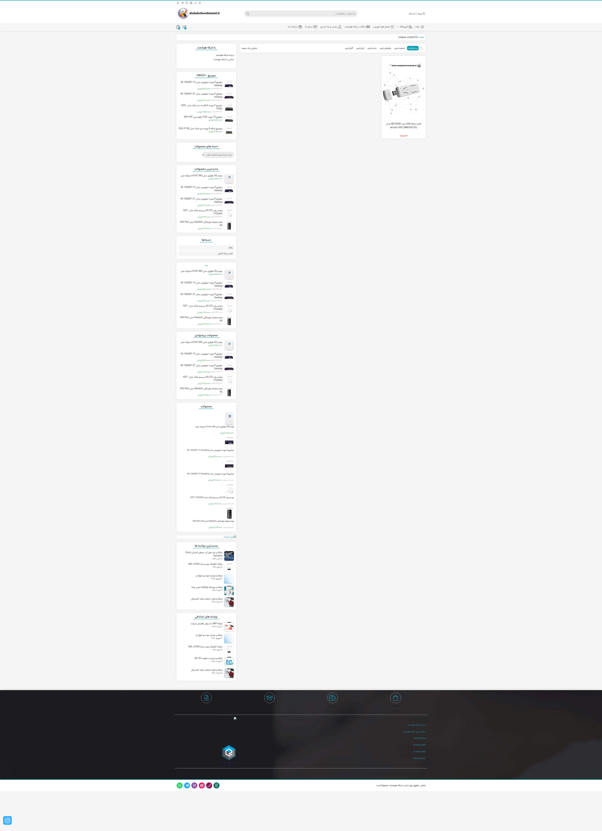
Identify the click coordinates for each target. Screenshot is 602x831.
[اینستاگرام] (7, 820)
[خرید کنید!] (206, 537)
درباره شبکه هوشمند (225, 55)
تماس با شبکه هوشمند (223, 59)
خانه (417, 26)
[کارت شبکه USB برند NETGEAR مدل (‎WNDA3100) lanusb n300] (403, 88)
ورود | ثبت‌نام (415, 13)
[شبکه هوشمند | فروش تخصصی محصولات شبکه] (198, 13)
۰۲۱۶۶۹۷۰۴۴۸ (419, 758)
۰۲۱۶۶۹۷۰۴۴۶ (419, 745)
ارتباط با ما (292, 26)
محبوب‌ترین (399, 48)
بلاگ (231, 247)
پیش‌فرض (412, 48)
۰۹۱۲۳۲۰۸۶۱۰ (420, 738)
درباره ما (309, 26)
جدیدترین (372, 48)
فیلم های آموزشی (381, 26)
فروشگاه (403, 26)
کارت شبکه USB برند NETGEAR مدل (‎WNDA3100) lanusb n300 (403, 125)
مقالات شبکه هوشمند (355, 26)
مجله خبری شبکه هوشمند (414, 731)
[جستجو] (247, 13)
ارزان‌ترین (360, 48)
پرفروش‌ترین (385, 48)
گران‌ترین (349, 48)
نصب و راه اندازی (328, 26)
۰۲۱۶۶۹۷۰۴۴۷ (419, 751)
